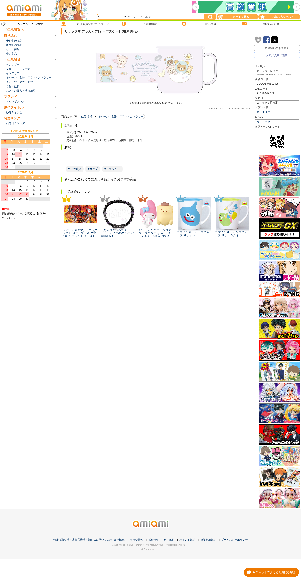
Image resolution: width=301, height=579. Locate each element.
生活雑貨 (86, 116)
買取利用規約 (208, 539)
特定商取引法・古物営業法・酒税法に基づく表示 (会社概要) (89, 539)
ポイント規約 (187, 539)
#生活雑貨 (74, 169)
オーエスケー (265, 112)
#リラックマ (112, 169)
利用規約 (169, 539)
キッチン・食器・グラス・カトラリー (120, 116)
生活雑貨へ (15, 29)
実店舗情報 (136, 539)
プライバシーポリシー (234, 539)
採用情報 (153, 539)
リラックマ (263, 121)
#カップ (93, 169)
